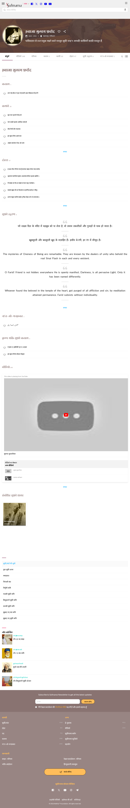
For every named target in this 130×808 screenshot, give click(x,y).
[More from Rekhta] (126, 3)
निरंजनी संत (7, 582)
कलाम (47, 56)
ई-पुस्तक (68, 723)
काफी (59, 56)
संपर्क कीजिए (67, 771)
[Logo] (14, 6)
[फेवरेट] (59, 31)
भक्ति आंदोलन (7, 764)
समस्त (65, 152)
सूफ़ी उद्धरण (88, 56)
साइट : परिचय (7, 759)
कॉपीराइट (77, 800)
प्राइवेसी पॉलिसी (54, 800)
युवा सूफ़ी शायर (8, 570)
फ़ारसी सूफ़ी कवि (8, 606)
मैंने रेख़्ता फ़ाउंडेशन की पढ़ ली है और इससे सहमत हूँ (62, 707)
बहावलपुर (46, 36)
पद (3, 733)
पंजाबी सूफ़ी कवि (8, 594)
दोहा (3, 728)
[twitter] (59, 790)
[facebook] (53, 790)
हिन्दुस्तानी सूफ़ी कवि (10, 600)
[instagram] (71, 790)
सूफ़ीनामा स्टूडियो (71, 739)
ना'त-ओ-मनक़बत (107, 56)
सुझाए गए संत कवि (9, 612)
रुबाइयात (6, 576)
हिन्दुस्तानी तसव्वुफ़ (70, 764)
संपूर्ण (7, 56)
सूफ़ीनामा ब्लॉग (70, 733)
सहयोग (67, 744)
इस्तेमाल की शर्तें (67, 800)
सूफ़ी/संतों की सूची (9, 563)
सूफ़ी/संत (5, 723)
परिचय (33, 56)
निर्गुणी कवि (7, 588)
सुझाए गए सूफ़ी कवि (10, 618)
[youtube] (65, 790)
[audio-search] (125, 10)
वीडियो (20, 56)
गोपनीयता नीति (60, 707)
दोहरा (73, 56)
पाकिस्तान (52, 36)
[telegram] (77, 790)
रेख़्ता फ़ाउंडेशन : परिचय (72, 759)
